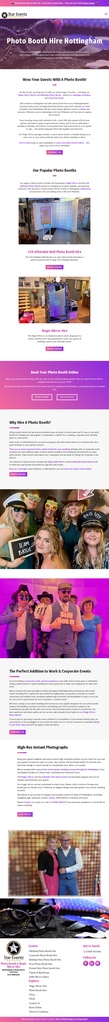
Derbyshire (86, 189)
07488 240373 (59, 802)
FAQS (32, 999)
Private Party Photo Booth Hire (44, 968)
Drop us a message (17, 469)
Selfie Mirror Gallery (39, 977)
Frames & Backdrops (39, 973)
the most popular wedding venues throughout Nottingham (71, 769)
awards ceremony (49, 681)
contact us (29, 802)
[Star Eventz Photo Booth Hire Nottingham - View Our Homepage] (13, 950)
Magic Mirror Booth (27, 95)
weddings (77, 95)
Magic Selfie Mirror (56, 462)
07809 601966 (93, 952)
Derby (83, 109)
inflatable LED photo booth (54, 777)
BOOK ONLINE (42, 397)
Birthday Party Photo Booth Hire (45, 960)
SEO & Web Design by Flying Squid (71, 1019)
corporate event (33, 681)
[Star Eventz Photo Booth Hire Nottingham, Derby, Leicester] (14, 13)
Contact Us (54, 152)
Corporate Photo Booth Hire (43, 955)
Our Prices (25, 814)
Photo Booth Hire (38, 990)
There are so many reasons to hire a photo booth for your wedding (39, 449)
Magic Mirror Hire (38, 986)
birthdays (86, 95)
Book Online (89, 3)
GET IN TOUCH (67, 397)
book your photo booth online (70, 143)
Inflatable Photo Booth (50, 95)
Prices (32, 995)
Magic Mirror (72, 183)
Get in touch (24, 143)
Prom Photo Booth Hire (40, 964)
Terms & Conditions (38, 1012)
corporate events (56, 98)
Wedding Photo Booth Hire (42, 951)
